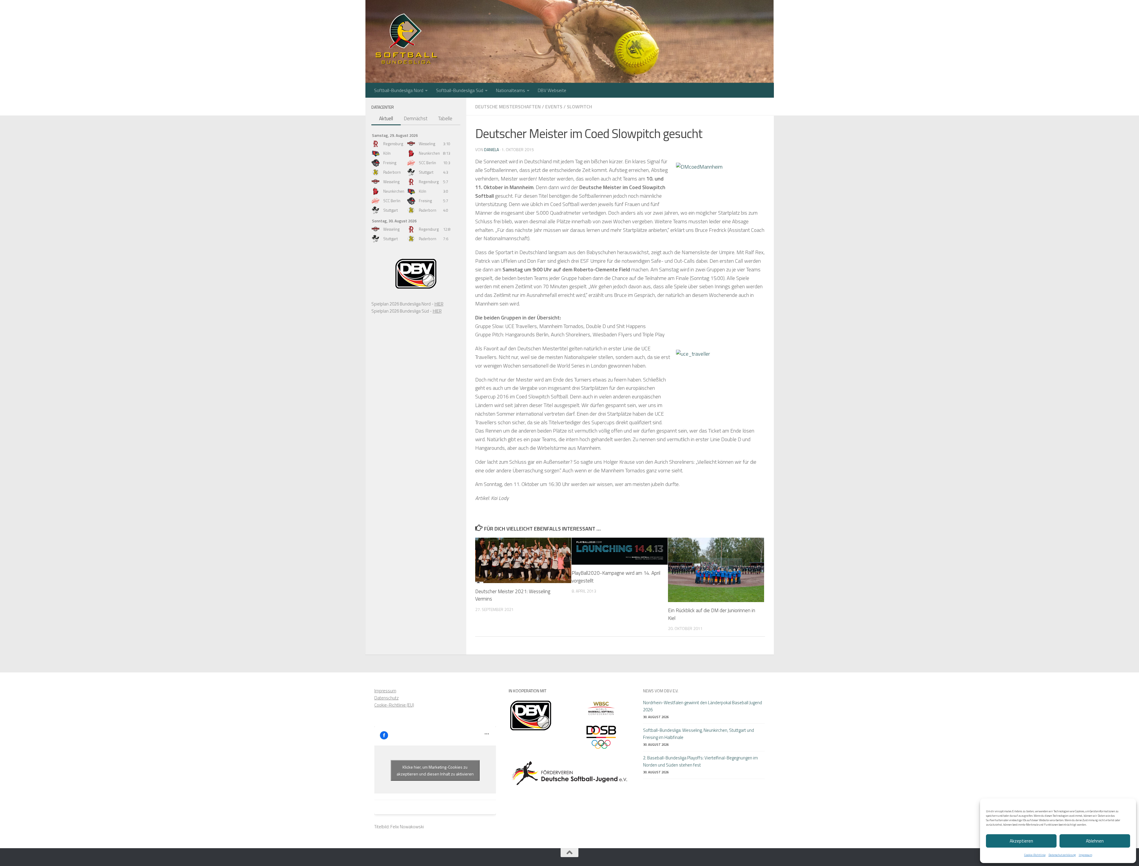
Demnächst (415, 118)
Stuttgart (426, 172)
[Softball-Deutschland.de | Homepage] (406, 38)
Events (553, 106)
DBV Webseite (552, 90)
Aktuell (386, 118)
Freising (389, 163)
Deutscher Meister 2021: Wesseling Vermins (512, 595)
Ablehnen (1095, 840)
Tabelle (445, 118)
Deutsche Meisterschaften (508, 106)
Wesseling (427, 144)
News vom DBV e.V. (660, 691)
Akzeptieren (1021, 840)
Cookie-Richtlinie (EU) (394, 705)
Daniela (491, 149)
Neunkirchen (429, 153)
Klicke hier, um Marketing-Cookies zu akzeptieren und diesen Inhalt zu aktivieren (435, 770)
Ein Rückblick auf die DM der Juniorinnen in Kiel (711, 614)
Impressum (1085, 855)
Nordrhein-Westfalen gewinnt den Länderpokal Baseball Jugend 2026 (702, 706)
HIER (439, 303)
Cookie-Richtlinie (1035, 855)
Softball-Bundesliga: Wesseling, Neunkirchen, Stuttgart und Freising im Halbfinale (698, 734)
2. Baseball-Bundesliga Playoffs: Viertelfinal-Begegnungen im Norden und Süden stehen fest (700, 761)
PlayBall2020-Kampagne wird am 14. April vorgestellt (616, 577)
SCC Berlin (427, 163)
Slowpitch (579, 106)
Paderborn (392, 172)
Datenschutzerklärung (1062, 855)
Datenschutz (386, 697)
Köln (387, 153)
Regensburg (393, 144)
